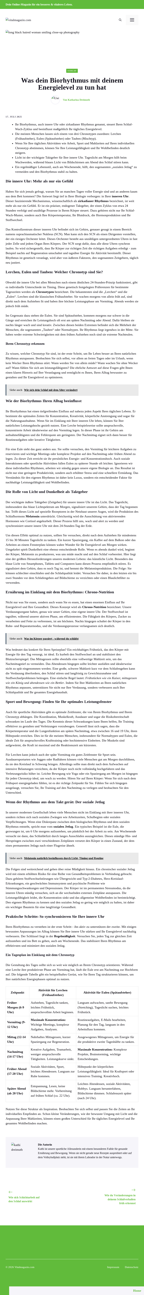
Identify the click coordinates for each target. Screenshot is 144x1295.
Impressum (113, 1267)
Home (137, 1290)
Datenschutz (131, 1267)
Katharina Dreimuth (79, 100)
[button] (120, 20)
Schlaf (72, 71)
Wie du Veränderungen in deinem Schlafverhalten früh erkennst (120, 1199)
